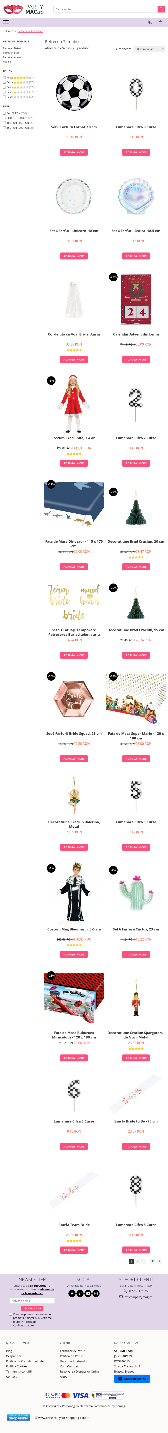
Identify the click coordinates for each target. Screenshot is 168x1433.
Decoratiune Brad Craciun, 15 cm (136, 630)
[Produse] (6, 23)
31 (152, 1261)
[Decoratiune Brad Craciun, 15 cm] (136, 603)
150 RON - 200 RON (18, 128)
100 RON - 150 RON (18, 123)
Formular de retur (72, 1351)
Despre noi (13, 1356)
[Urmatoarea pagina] (159, 1261)
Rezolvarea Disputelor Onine (79, 1371)
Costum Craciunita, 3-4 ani (73, 438)
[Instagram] (96, 1293)
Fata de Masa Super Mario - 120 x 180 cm (136, 735)
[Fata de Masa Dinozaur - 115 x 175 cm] (74, 507)
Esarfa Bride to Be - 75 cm (136, 1121)
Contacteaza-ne (135, 1378)
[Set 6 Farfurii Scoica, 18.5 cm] (136, 196)
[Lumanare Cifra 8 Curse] (136, 1190)
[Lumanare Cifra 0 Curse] (136, 92)
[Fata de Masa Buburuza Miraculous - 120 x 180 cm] (74, 998)
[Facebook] (72, 1293)
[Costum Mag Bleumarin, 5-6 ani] (74, 893)
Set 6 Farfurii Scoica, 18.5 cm (136, 231)
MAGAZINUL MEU (17, 1343)
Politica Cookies (16, 1366)
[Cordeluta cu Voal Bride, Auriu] (74, 300)
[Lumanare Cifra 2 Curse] (136, 403)
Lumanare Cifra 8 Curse (136, 1225)
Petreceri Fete (11, 53)
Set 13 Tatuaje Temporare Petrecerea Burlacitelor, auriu (74, 632)
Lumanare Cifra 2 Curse (136, 438)
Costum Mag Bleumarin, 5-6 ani (74, 929)
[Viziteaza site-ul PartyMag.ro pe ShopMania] (18, 1417)
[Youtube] (88, 1293)
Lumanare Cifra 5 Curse (136, 822)
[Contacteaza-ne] (149, 22)
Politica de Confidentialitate (24, 1323)
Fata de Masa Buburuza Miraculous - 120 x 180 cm (74, 1034)
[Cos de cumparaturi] (160, 22)
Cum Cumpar (69, 1366)
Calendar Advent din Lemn (136, 334)
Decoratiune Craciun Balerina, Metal (74, 824)
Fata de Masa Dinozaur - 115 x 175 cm (74, 543)
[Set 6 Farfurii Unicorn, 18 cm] (74, 196)
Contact (11, 1376)
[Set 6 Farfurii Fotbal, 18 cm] (74, 93)
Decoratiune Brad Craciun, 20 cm (136, 541)
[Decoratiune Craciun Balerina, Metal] (74, 795)
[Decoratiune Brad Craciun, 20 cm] (136, 507)
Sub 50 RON (13, 113)
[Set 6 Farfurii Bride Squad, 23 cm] (74, 699)
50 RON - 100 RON (17, 118)
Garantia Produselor (74, 1361)
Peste (10, 77)
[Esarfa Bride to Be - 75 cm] (136, 1094)
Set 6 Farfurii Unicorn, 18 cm (74, 231)
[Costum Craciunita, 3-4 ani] (74, 403)
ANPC (64, 1376)
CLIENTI (65, 1343)
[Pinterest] (80, 1293)
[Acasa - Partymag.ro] (23, 9)
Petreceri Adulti (12, 57)
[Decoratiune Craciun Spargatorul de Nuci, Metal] (136, 998)
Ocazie (7, 61)
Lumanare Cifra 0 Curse (136, 127)
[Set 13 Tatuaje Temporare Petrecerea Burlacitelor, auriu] (74, 603)
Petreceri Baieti (12, 48)
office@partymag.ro (138, 1297)
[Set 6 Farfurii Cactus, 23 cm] (136, 893)
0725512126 (138, 1291)
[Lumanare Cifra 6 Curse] (74, 1094)
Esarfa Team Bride (74, 1225)
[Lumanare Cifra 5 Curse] (136, 795)
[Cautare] (161, 9)
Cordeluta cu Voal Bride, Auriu (74, 334)
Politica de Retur (71, 1356)
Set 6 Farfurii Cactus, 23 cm (136, 929)
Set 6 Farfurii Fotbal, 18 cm (74, 127)
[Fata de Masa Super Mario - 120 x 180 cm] (136, 699)
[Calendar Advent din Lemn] (136, 300)
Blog (9, 1351)
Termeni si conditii (19, 1371)
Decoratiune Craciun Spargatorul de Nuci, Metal (136, 1034)
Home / (11, 31)
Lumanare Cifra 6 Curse (74, 1121)
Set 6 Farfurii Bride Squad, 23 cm (74, 733)
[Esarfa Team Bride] (74, 1190)
